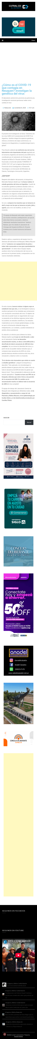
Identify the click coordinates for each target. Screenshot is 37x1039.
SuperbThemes (18, 1036)
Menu (33, 40)
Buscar (6, 417)
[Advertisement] (18, 62)
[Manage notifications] (4, 1034)
